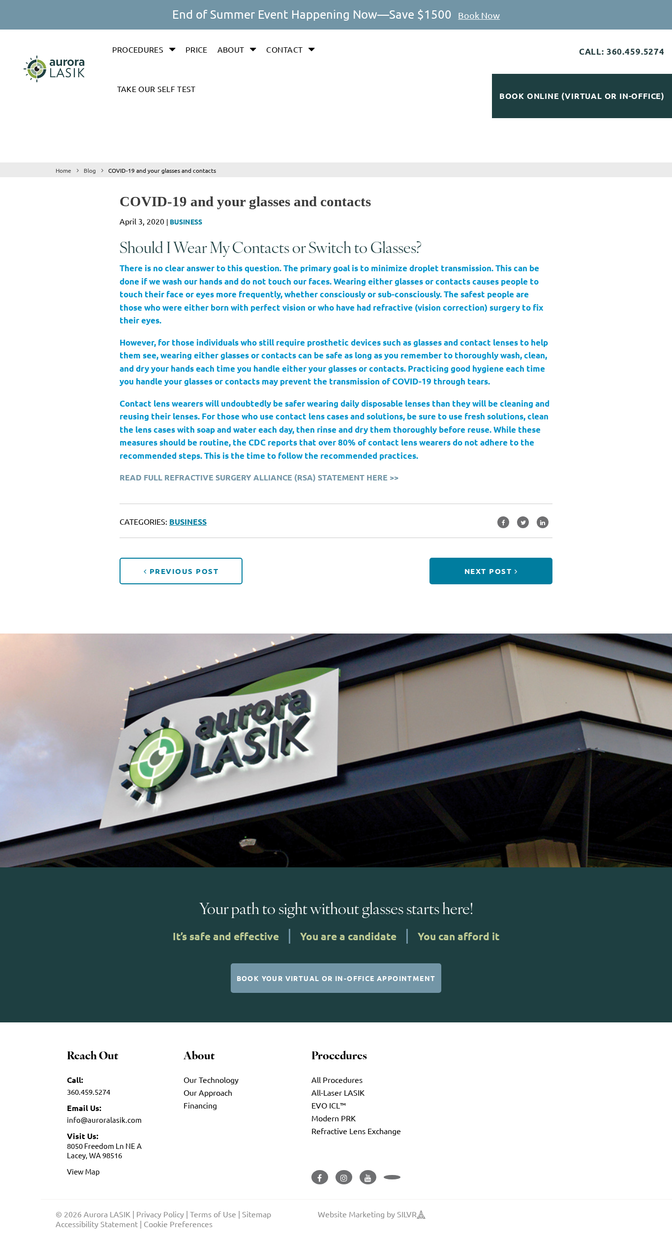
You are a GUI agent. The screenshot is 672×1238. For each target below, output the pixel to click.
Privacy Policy (160, 1214)
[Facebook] (319, 1177)
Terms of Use (213, 1214)
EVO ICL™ (328, 1105)
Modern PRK (333, 1118)
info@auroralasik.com (104, 1119)
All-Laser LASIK (338, 1092)
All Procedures (337, 1079)
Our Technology (211, 1079)
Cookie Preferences (178, 1224)
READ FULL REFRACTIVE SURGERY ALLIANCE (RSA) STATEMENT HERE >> (259, 477)
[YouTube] (368, 1177)
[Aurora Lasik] (54, 69)
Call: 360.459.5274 (622, 51)
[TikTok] (392, 1177)
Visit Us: (82, 1136)
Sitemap (256, 1214)
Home (63, 170)
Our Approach (207, 1092)
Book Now (479, 15)
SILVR (407, 1214)
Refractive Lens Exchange (356, 1131)
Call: (75, 1080)
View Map (83, 1171)
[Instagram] (344, 1177)
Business (186, 221)
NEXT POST (489, 571)
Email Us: (84, 1108)
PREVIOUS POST (182, 571)
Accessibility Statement (97, 1224)
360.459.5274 (88, 1091)
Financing (200, 1105)
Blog (90, 170)
